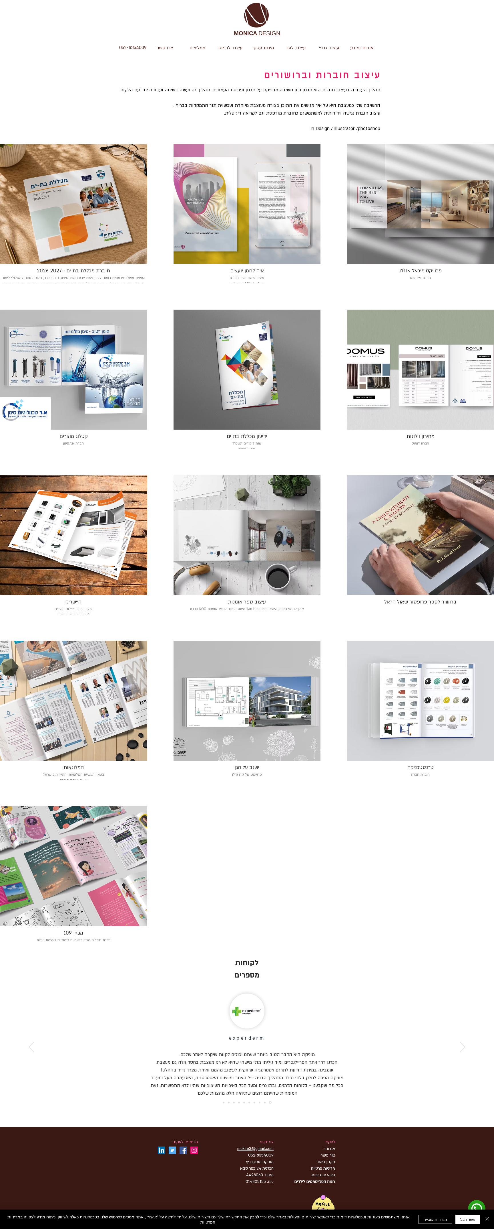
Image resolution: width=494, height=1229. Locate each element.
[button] (296, 47)
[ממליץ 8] (265, 1102)
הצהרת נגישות (322, 1175)
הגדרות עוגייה (435, 1219)
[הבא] (31, 1047)
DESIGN (257, 34)
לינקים (329, 1142)
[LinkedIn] (161, 1150)
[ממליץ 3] (249, 1102)
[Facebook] (183, 1150)
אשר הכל (467, 1219)
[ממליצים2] (259, 1102)
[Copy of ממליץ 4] (223, 1102)
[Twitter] (172, 1150)
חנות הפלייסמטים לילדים (314, 1181)
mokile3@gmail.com (255, 1148)
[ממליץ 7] (229, 1102)
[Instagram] (194, 1150)
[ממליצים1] (254, 1102)
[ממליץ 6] (234, 1102)
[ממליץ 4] (271, 1102)
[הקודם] (462, 1047)
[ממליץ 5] (239, 1102)
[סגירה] (487, 1219)
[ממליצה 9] (244, 1102)
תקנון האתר (325, 1162)
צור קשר (266, 1142)
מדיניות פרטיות (323, 1168)
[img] (73, 875)
